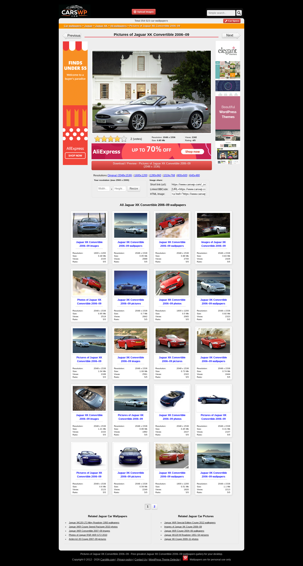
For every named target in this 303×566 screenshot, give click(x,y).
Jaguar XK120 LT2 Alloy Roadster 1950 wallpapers (94, 522)
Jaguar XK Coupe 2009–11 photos (181, 539)
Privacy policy (125, 559)
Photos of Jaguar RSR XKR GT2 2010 (88, 535)
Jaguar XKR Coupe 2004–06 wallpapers (184, 531)
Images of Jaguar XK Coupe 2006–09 (183, 526)
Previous (73, 35)
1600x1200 (140, 175)
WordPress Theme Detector (164, 559)
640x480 (195, 175)
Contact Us (141, 559)
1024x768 (169, 175)
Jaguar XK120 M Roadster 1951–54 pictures (186, 535)
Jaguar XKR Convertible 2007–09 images (89, 531)
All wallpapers (118, 26)
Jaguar (88, 26)
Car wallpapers (73, 26)
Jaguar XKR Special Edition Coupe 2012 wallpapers (190, 522)
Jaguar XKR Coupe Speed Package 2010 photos (93, 526)
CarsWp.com (107, 559)
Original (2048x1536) (120, 175)
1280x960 (155, 175)
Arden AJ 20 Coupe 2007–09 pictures (87, 539)
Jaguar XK (101, 26)
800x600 (182, 175)
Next (229, 35)
